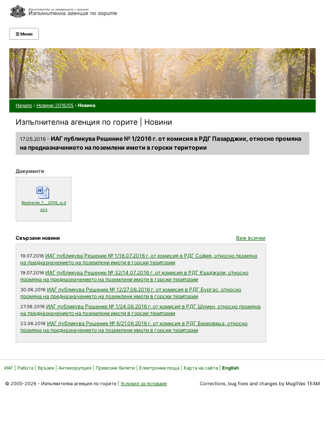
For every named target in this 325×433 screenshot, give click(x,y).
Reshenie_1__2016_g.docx (44, 206)
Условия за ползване (144, 383)
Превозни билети (115, 368)
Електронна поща (160, 368)
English (230, 368)
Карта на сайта (201, 368)
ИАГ (8, 368)
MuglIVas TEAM (303, 383)
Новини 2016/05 (55, 105)
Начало (24, 105)
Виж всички (250, 238)
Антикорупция (74, 368)
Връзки (46, 368)
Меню (24, 33)
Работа (25, 368)
